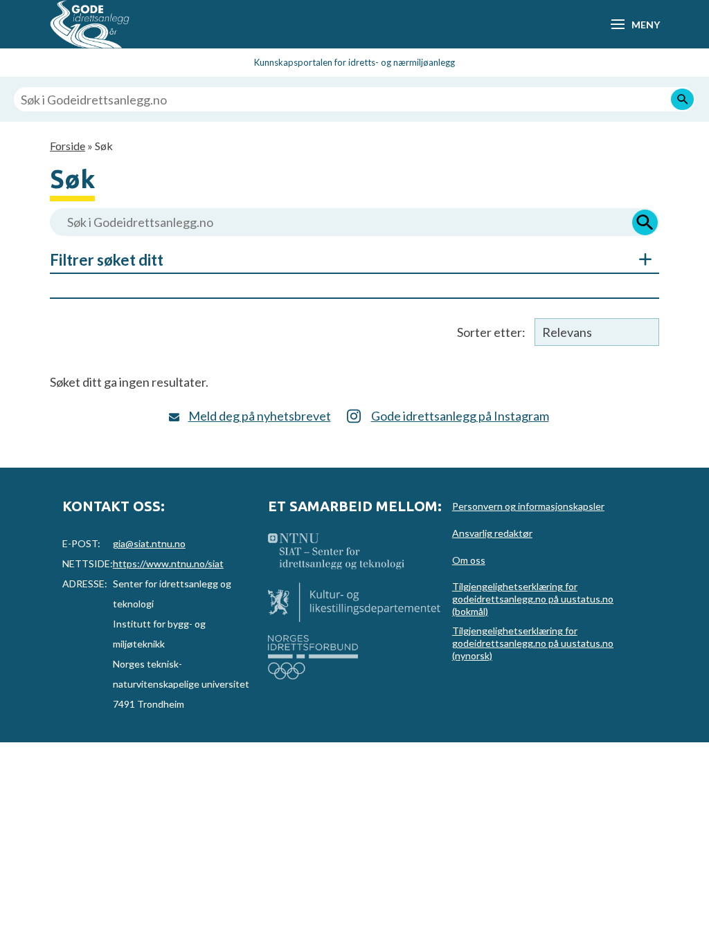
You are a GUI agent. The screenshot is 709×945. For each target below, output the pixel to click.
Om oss (468, 560)
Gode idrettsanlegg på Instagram (460, 415)
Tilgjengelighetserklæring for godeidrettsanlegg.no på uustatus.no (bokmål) (532, 598)
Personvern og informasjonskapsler (528, 506)
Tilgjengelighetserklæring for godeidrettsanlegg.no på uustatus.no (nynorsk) (532, 643)
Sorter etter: (491, 332)
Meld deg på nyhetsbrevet (259, 415)
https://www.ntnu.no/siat (168, 563)
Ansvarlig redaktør (492, 533)
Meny (645, 24)
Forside (67, 145)
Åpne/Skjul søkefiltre (638, 259)
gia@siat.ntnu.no (149, 543)
